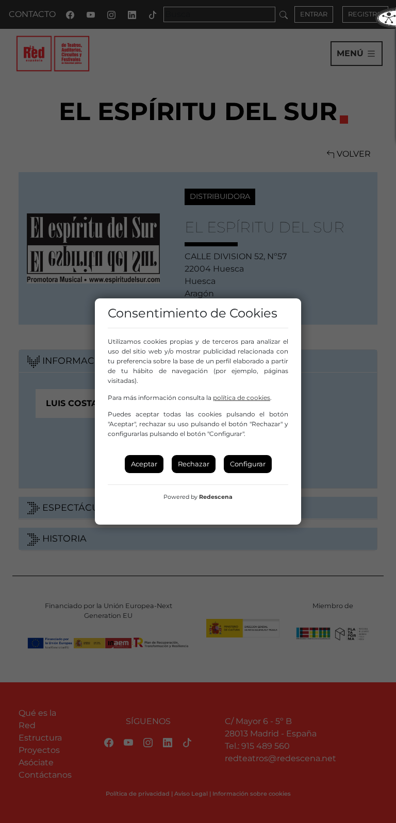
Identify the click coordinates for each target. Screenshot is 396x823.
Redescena (216, 496)
